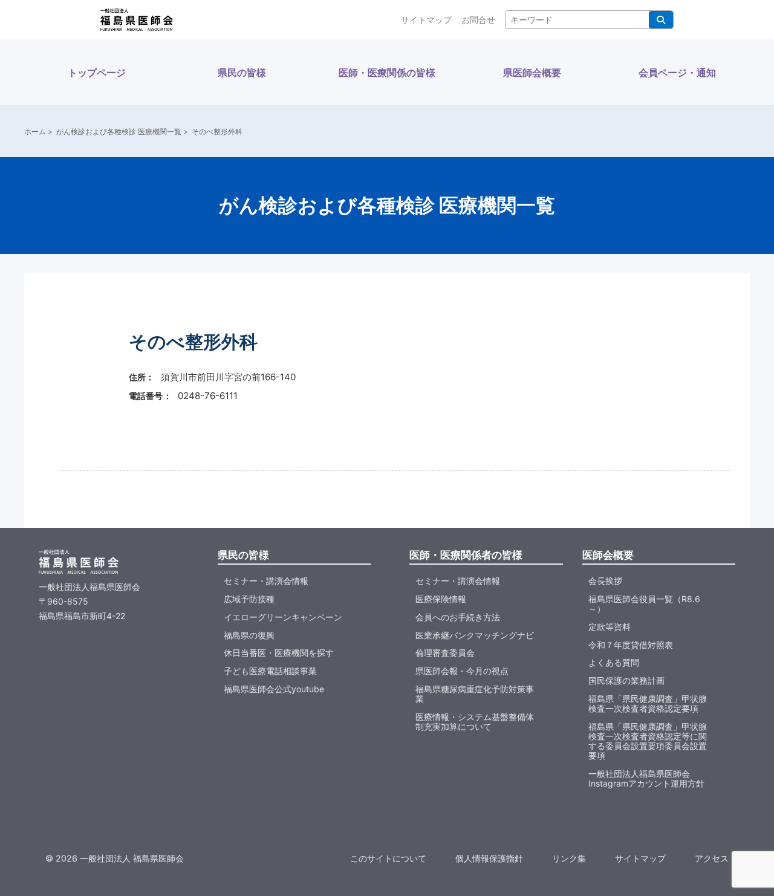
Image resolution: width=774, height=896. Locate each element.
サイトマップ (426, 20)
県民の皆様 (242, 73)
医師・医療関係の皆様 (387, 73)
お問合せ (478, 20)
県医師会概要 (532, 73)
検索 (661, 19)
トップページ (97, 73)
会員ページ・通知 (677, 73)
